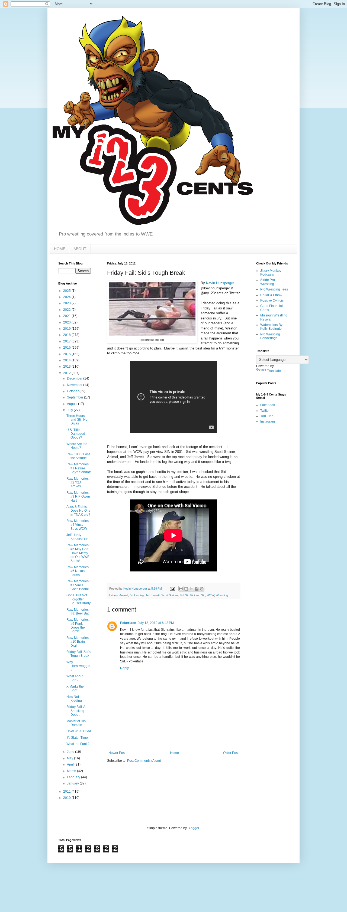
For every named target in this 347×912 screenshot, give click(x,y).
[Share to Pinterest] (201, 588)
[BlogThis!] (186, 588)
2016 (67, 347)
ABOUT (79, 249)
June (71, 752)
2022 (67, 310)
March (72, 771)
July (70, 410)
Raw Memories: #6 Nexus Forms (77, 571)
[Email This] (181, 588)
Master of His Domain (76, 723)
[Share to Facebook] (196, 588)
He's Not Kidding (74, 698)
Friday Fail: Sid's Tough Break (78, 654)
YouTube (267, 416)
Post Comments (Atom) (144, 761)
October (73, 391)
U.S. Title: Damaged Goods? (75, 434)
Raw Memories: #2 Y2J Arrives (77, 482)
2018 (67, 335)
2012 (67, 373)
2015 (67, 354)
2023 (67, 303)
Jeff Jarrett (152, 595)
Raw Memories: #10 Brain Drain (77, 642)
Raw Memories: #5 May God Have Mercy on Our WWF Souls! (77, 553)
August (72, 404)
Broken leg (137, 595)
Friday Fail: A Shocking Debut (75, 711)
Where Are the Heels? (76, 446)
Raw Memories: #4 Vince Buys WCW (77, 525)
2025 (67, 291)
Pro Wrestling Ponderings (270, 336)
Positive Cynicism (273, 300)
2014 (67, 360)
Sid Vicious (192, 595)
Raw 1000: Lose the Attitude (78, 456)
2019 (67, 329)
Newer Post (117, 753)
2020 (67, 322)
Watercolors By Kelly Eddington (272, 327)
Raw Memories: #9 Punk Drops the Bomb (77, 625)
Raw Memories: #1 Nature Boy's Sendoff (78, 468)
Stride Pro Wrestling (267, 282)
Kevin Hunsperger (220, 283)
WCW (210, 595)
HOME (59, 249)
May (70, 758)
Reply (124, 668)
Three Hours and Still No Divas (77, 420)
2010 (67, 798)
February (74, 777)
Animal (123, 595)
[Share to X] (191, 588)
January (73, 783)
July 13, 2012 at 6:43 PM (156, 623)
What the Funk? (77, 744)
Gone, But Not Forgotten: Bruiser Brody (78, 599)
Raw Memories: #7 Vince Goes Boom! (77, 585)
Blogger (193, 828)
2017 (67, 341)
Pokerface (128, 623)
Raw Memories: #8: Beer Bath (78, 611)
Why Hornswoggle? (78, 666)
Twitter (265, 411)
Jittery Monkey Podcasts (270, 272)
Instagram (267, 421)
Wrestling (222, 595)
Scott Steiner (169, 595)
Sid (181, 595)
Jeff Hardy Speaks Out (77, 537)
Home (174, 753)
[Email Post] (172, 588)
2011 (67, 791)
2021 (67, 316)
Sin (203, 595)
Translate (274, 371)
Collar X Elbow (271, 295)
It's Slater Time (77, 738)
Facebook (267, 405)
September (75, 397)
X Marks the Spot (75, 688)
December (75, 378)
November (75, 385)
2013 (67, 366)
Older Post (231, 753)
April (71, 764)
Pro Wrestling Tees (274, 289)
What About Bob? (74, 678)
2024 (67, 297)
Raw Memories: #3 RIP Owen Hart (78, 496)
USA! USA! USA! (78, 731)
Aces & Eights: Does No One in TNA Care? (78, 511)
